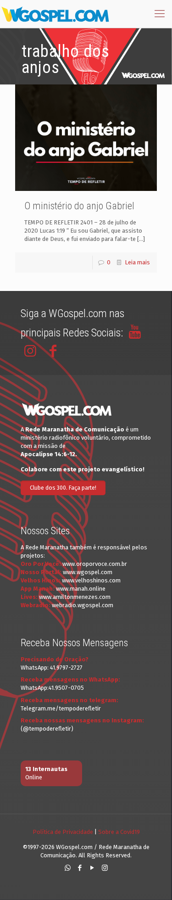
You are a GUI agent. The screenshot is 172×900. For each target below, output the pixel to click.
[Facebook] (80, 868)
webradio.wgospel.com (82, 605)
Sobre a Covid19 (119, 831)
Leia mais (137, 262)
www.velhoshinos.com (91, 580)
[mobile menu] (159, 14)
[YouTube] (92, 868)
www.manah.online (80, 588)
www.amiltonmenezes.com (75, 596)
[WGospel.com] (55, 13)
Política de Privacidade (63, 831)
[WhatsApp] (67, 868)
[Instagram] (105, 868)
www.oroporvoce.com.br (94, 563)
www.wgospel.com (87, 572)
